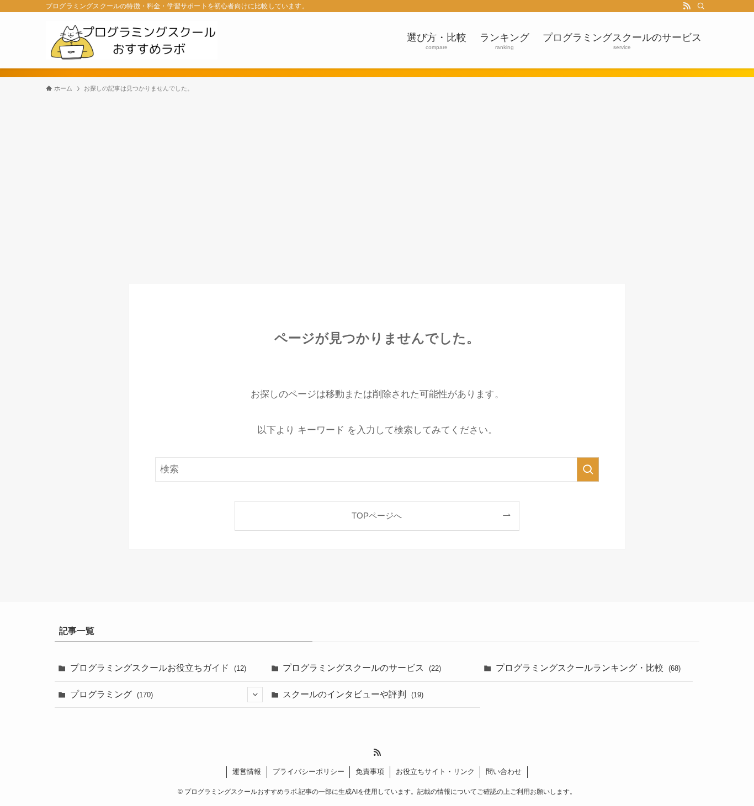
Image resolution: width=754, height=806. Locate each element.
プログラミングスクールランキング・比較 (588, 667)
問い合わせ (504, 771)
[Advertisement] (377, 183)
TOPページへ (377, 515)
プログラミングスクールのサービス (362, 667)
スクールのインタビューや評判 (353, 694)
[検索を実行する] (588, 469)
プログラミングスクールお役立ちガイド (158, 667)
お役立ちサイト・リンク (435, 771)
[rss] (686, 6)
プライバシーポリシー (308, 771)
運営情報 (246, 771)
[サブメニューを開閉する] (255, 694)
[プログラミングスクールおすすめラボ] (131, 40)
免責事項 (369, 771)
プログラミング (111, 694)
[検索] (701, 6)
